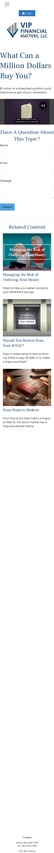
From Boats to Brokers (21, 410)
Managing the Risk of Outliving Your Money (21, 277)
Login (29, 13)
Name (4, 145)
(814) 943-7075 (30, 843)
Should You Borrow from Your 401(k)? (23, 343)
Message (6, 180)
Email (3, 163)
